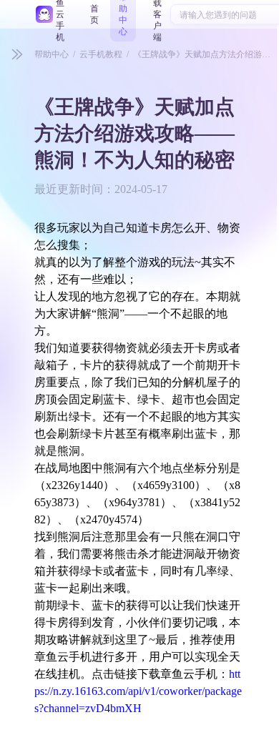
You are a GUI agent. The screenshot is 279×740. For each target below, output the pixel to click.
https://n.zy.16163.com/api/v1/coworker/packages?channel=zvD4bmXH (138, 691)
